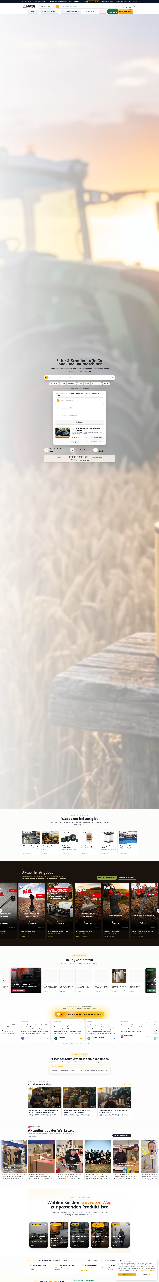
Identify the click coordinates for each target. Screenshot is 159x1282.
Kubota (106, 384)
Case (80, 384)
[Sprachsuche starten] (116, 6)
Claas (87, 384)
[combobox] (124, 1)
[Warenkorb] (135, 6)
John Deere (54, 384)
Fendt (63, 384)
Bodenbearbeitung (125, 11)
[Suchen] (57, 6)
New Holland (96, 384)
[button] (36, 11)
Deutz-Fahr (71, 384)
